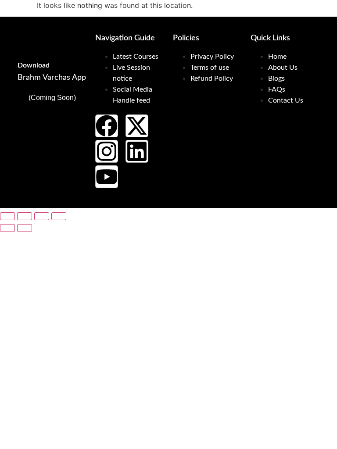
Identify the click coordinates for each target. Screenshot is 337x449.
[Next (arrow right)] (24, 228)
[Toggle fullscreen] (24, 216)
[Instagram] (106, 151)
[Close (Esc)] (58, 216)
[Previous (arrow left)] (7, 228)
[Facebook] (106, 125)
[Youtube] (106, 176)
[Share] (41, 216)
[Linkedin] (136, 151)
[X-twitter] (136, 125)
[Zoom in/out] (7, 216)
